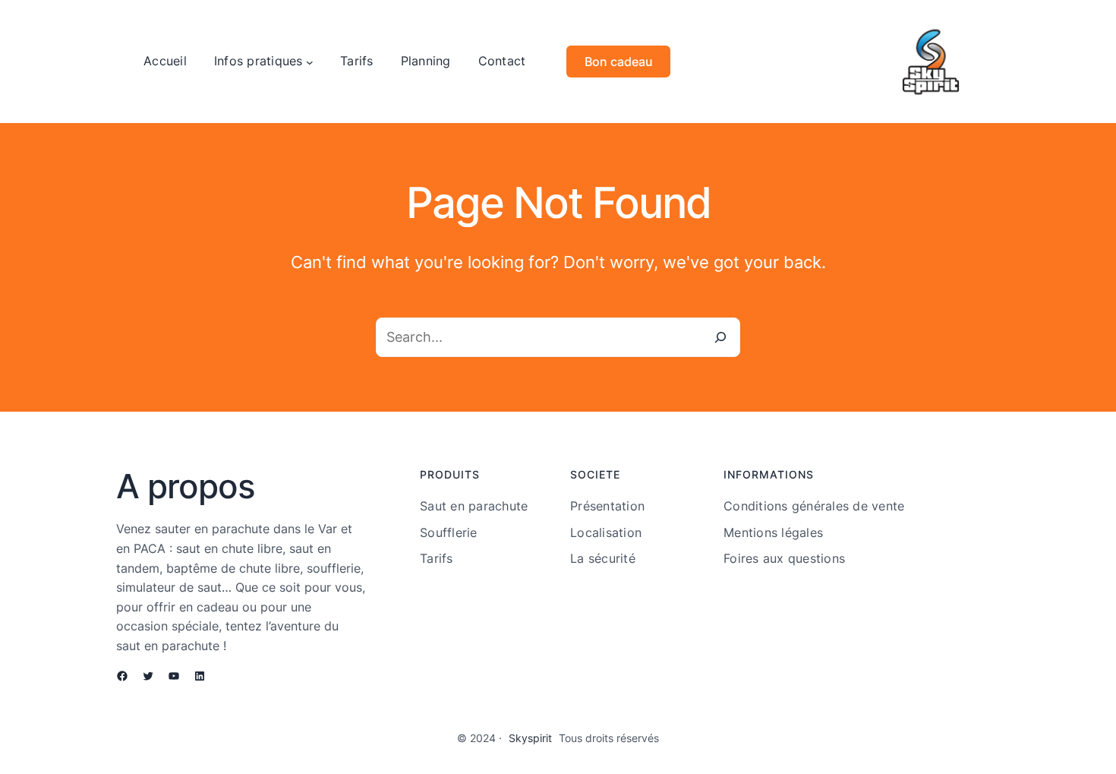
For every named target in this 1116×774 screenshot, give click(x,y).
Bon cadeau (619, 61)
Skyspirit (530, 737)
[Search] (720, 337)
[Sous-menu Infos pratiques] (310, 61)
